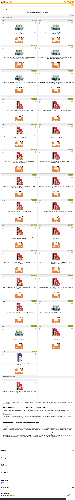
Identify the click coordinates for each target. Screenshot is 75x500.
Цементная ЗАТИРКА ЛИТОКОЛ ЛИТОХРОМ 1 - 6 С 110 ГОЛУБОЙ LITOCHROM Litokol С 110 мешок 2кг (55, 111)
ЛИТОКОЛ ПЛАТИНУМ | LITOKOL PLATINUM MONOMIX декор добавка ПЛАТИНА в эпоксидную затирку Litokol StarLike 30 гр (55, 58)
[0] (73, 2)
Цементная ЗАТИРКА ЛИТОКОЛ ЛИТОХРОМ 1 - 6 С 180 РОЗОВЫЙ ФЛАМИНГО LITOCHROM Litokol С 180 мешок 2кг (19, 187)
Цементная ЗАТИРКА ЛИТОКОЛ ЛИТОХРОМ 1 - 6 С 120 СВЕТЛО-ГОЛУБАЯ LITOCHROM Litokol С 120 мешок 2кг (19, 162)
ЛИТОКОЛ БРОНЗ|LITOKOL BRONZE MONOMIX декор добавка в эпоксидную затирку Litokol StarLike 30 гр (56, 83)
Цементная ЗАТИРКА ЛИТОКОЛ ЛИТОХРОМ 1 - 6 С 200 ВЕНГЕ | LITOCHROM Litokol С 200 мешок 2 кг (19, 313)
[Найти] (72, 4)
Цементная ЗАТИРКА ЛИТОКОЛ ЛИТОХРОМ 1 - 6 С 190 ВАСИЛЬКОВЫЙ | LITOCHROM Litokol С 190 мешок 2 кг (55, 136)
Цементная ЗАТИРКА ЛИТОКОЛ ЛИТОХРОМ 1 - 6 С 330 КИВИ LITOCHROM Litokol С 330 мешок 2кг (55, 237)
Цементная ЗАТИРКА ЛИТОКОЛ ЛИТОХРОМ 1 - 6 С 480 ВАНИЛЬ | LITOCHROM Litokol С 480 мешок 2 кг (19, 263)
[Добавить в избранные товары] (36, 23)
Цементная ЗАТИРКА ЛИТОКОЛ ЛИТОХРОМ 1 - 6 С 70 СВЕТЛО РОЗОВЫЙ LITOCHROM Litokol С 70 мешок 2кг (19, 136)
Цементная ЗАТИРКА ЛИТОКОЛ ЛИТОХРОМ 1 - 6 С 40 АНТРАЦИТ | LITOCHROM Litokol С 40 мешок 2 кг (19, 288)
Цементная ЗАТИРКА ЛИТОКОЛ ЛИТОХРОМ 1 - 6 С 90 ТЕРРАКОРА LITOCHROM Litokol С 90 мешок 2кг (55, 212)
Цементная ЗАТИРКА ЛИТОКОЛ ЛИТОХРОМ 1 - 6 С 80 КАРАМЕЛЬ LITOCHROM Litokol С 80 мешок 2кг (19, 111)
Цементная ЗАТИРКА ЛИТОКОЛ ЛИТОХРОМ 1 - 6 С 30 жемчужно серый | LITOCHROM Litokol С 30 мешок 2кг (19, 237)
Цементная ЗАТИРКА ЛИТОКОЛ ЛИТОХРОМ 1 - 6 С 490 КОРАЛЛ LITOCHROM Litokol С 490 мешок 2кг (55, 187)
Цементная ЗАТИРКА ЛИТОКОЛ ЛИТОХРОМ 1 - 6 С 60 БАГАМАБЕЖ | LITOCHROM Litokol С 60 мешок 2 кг (19, 392)
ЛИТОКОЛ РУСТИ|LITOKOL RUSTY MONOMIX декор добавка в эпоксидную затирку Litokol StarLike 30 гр (19, 83)
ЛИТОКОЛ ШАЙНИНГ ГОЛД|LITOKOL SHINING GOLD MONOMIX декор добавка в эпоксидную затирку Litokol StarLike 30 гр (19, 58)
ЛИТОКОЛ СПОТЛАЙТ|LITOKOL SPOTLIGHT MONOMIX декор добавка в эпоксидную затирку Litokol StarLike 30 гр (55, 313)
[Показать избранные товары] (68, 2)
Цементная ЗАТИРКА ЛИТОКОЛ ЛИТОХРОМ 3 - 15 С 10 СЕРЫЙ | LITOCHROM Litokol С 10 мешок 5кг (19, 364)
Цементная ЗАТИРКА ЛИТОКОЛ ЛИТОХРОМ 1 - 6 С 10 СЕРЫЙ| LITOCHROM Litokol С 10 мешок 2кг (55, 338)
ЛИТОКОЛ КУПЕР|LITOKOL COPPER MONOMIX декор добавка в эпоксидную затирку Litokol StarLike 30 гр (55, 32)
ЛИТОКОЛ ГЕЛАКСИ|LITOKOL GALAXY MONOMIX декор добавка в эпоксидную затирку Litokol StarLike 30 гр (19, 338)
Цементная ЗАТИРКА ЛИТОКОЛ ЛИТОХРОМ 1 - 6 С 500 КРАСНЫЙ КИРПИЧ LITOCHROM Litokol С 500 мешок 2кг (55, 162)
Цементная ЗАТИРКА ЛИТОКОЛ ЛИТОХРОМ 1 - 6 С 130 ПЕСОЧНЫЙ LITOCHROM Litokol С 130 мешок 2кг (56, 288)
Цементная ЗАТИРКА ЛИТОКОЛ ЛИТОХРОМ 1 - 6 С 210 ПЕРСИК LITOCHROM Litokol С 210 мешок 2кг (19, 212)
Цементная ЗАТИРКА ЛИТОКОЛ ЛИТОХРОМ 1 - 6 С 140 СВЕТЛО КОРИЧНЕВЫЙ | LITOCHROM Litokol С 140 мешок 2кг (56, 263)
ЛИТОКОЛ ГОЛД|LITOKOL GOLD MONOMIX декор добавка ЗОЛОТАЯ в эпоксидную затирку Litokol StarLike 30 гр (19, 32)
